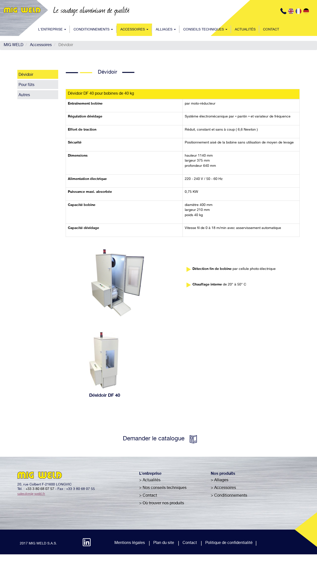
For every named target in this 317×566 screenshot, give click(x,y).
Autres (24, 95)
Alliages (164, 29)
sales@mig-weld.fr (31, 494)
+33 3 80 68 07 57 (40, 489)
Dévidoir (26, 75)
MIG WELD (13, 45)
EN (291, 11)
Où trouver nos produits (163, 504)
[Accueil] (24, 10)
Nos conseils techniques (164, 488)
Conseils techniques (204, 29)
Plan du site (163, 543)
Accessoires (133, 29)
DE (306, 11)
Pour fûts (26, 85)
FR (298, 11)
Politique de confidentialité (229, 543)
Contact (271, 29)
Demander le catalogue (154, 439)
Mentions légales (129, 543)
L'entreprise (51, 29)
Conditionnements (92, 29)
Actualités (245, 29)
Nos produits (223, 474)
